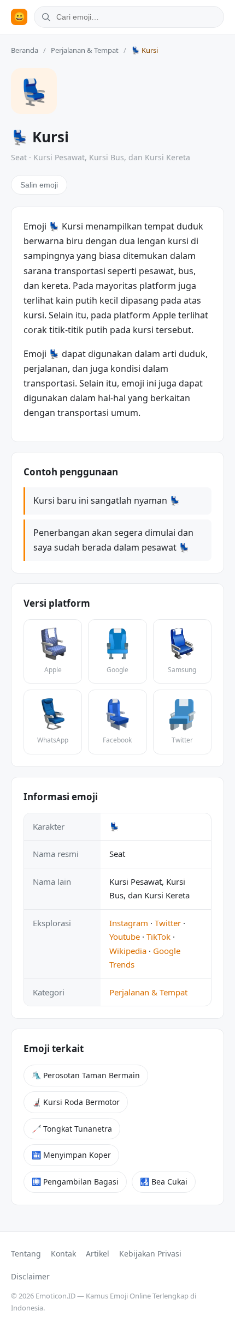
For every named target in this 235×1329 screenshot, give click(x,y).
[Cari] (44, 17)
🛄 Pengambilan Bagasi (75, 1181)
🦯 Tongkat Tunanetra (72, 1128)
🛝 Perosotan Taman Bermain (86, 1075)
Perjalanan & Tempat (85, 50)
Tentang (26, 1253)
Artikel (97, 1253)
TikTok (158, 936)
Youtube (124, 936)
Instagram (128, 922)
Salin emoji (39, 184)
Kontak (63, 1253)
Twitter (168, 922)
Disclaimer (30, 1276)
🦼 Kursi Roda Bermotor (76, 1102)
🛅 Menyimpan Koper (71, 1155)
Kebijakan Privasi (150, 1253)
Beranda (24, 50)
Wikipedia (127, 950)
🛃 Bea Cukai (163, 1181)
